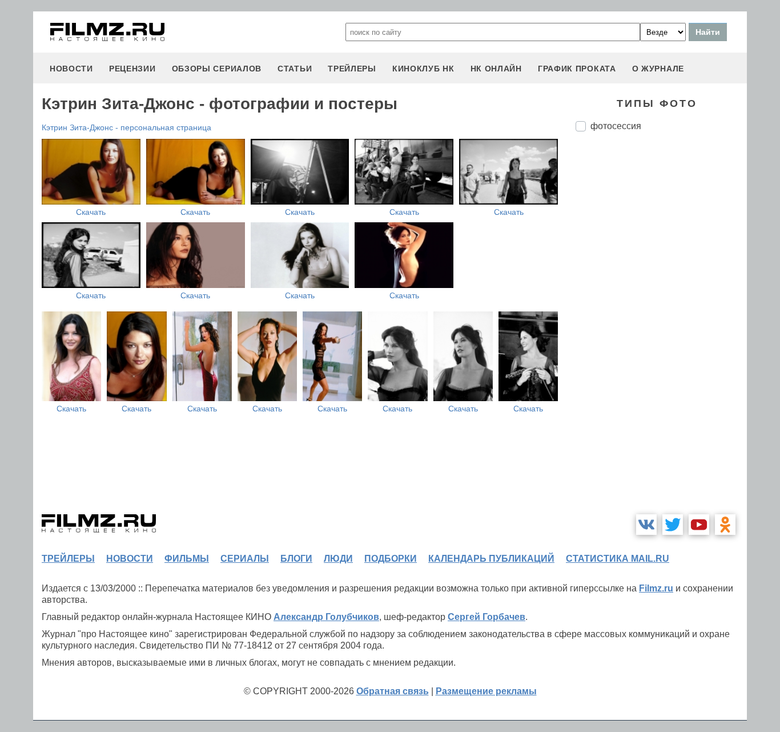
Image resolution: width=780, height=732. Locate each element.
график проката (577, 68)
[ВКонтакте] (646, 524)
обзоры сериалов (217, 68)
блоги (296, 558)
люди (338, 558)
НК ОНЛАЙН (496, 68)
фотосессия (615, 126)
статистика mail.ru (617, 558)
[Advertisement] (661, 331)
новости (71, 68)
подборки (390, 558)
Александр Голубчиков (326, 617)
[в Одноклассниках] (725, 524)
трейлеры (352, 68)
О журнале (658, 68)
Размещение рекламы (486, 691)
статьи (295, 68)
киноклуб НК (423, 68)
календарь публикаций (491, 558)
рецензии (132, 68)
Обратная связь (392, 691)
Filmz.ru (656, 588)
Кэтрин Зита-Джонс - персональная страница (126, 127)
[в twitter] (672, 524)
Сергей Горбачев (486, 617)
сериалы (244, 558)
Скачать (91, 212)
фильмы (186, 558)
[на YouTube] (699, 524)
